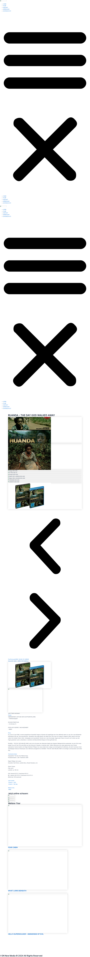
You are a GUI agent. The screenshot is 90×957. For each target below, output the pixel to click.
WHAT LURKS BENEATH (17, 891)
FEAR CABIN (13, 847)
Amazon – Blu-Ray (13, 784)
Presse (9, 715)
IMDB (9, 789)
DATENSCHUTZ (7, 11)
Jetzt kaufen (11, 780)
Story (9, 733)
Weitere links (11, 787)
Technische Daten (12, 754)
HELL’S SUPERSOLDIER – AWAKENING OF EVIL (26, 934)
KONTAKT (5, 7)
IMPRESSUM (6, 9)
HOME (4, 4)
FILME (4, 5)
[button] (45, 104)
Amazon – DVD (12, 782)
